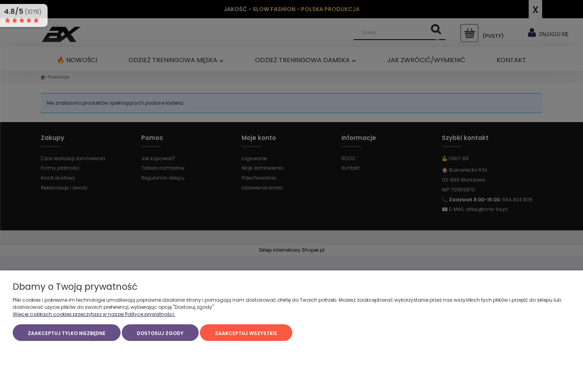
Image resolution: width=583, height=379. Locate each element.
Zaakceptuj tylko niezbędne (66, 333)
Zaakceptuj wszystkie (246, 333)
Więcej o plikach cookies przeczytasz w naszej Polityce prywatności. (94, 314)
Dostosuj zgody (160, 333)
